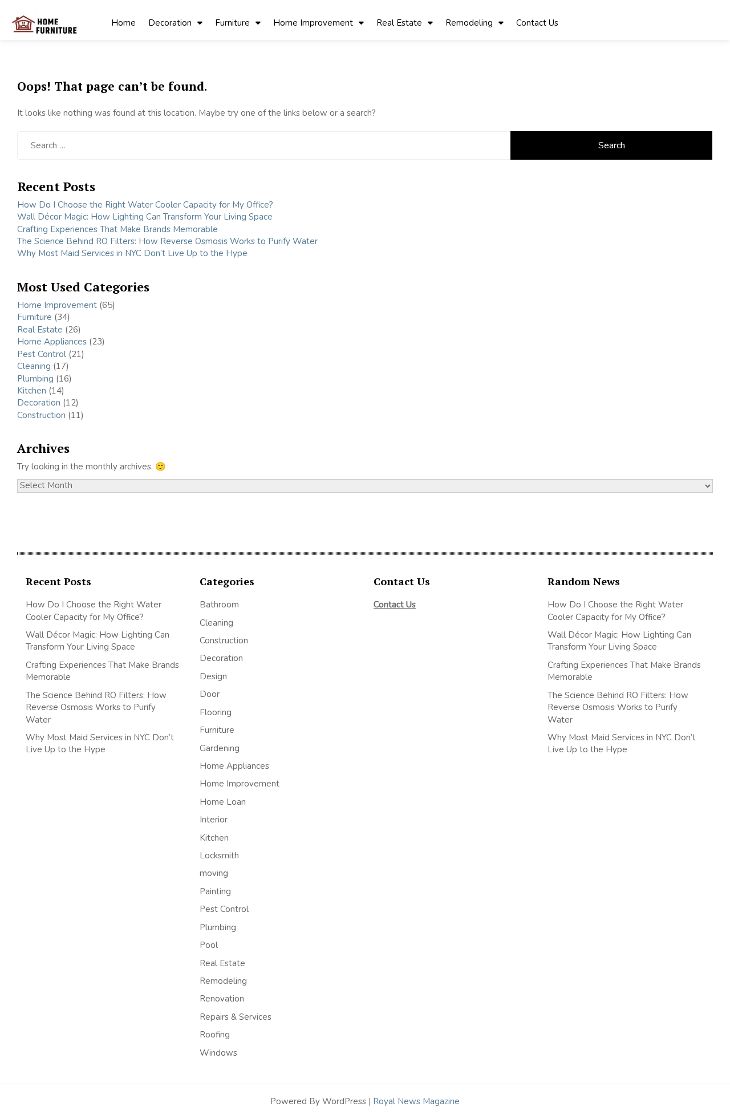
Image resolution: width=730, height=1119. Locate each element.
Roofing (215, 1034)
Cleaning (34, 366)
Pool (209, 945)
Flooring (216, 712)
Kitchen (31, 390)
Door (210, 694)
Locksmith (219, 855)
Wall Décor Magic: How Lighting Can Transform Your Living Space (145, 216)
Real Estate (399, 23)
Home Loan (223, 802)
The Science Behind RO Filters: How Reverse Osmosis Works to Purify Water (167, 241)
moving (214, 873)
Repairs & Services (235, 1017)
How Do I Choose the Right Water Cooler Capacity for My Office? (145, 204)
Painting (215, 891)
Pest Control (41, 354)
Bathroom (219, 604)
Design (213, 676)
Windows (218, 1053)
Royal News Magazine (416, 1101)
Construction (41, 415)
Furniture (232, 23)
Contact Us (537, 23)
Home (123, 23)
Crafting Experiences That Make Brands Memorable (117, 229)
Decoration (170, 23)
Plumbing (35, 378)
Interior (214, 819)
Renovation (222, 998)
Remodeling (469, 23)
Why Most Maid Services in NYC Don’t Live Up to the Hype (132, 253)
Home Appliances (52, 341)
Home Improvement (313, 23)
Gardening (220, 748)
